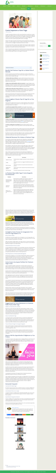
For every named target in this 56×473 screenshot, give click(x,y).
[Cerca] (49, 46)
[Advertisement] (36, 2)
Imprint (41, 471)
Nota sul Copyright (27, 471)
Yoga (7, 465)
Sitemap (44, 471)
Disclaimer (38, 471)
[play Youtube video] (20, 352)
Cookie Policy (22, 471)
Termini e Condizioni (33, 471)
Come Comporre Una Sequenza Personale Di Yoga (13, 466)
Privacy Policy (17, 471)
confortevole (29, 141)
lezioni (23, 121)
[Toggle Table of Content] (30, 67)
